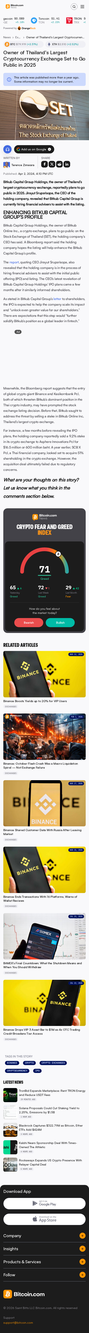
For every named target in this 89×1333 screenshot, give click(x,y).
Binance (12, 1062)
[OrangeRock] (27, 28)
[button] (49, 149)
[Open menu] (82, 6)
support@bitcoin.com (18, 1322)
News (7, 37)
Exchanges (18, 37)
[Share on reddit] (59, 164)
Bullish (60, 622)
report (14, 262)
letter (57, 299)
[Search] (74, 6)
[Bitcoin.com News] (14, 6)
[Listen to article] (7, 149)
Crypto (29, 1062)
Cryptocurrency (17, 1070)
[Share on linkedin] (67, 164)
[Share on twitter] (52, 164)
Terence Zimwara (23, 164)
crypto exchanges (53, 1062)
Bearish (29, 622)
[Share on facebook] (44, 164)
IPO (37, 1070)
